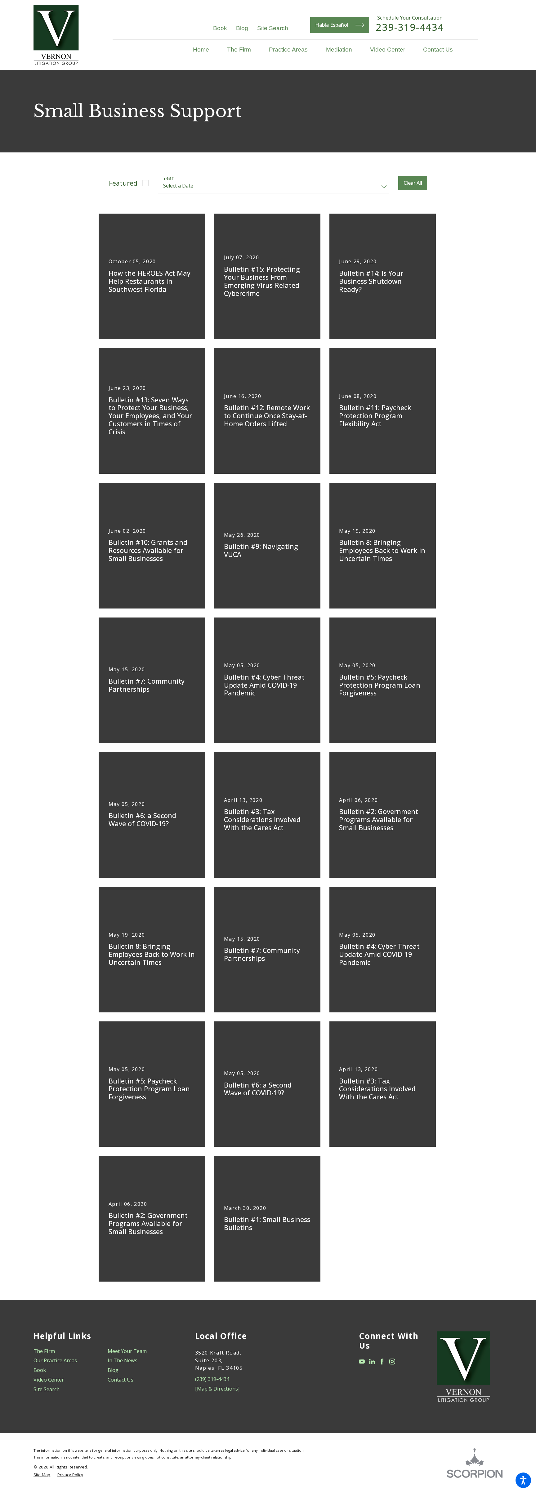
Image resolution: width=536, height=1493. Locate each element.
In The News (122, 1360)
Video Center (49, 1379)
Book (220, 28)
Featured (123, 183)
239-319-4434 (410, 27)
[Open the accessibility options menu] (523, 1480)
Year (168, 178)
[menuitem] (205, 49)
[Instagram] (392, 1361)
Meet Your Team (127, 1351)
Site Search (272, 28)
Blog (242, 28)
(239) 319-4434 (212, 1379)
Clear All (413, 182)
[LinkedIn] (372, 1361)
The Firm (44, 1351)
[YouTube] (362, 1361)
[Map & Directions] (217, 1388)
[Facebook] (382, 1361)
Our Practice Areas (55, 1360)
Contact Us (120, 1379)
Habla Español (331, 24)
